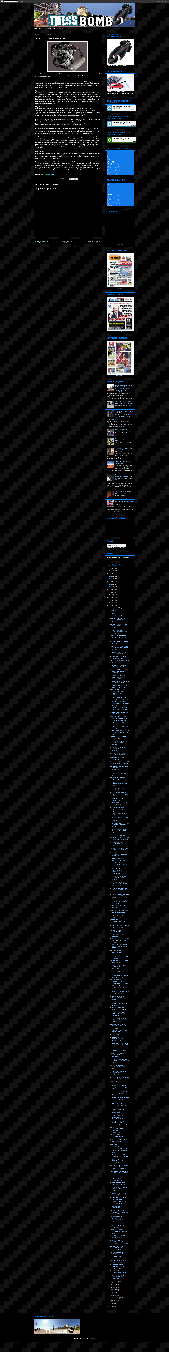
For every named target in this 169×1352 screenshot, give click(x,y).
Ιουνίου (113, 1287)
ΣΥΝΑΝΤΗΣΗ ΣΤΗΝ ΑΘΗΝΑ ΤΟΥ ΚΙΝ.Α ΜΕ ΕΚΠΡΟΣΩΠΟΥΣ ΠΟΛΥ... (119, 1166)
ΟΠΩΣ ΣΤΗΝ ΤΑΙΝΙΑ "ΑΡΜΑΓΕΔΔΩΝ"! (116, 916)
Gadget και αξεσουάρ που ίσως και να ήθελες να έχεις (123, 430)
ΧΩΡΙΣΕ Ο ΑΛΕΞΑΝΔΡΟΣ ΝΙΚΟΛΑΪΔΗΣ (118, 737)
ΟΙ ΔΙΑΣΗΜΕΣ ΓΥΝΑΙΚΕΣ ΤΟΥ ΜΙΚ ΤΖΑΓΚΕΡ (119, 642)
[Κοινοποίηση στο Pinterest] (77, 179)
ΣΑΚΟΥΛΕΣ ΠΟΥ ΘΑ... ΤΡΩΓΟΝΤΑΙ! (117, 1207)
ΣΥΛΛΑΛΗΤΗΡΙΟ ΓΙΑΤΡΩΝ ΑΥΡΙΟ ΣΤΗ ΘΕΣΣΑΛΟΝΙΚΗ (119, 717)
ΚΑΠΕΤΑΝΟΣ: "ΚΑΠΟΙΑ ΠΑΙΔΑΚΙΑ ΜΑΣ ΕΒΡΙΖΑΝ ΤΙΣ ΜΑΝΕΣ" (118, 631)
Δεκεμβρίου (114, 608)
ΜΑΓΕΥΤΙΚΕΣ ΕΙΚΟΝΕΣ (117, 913)
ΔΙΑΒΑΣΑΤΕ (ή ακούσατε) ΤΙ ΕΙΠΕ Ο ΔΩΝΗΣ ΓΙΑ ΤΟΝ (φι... (119, 619)
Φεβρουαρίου (115, 1298)
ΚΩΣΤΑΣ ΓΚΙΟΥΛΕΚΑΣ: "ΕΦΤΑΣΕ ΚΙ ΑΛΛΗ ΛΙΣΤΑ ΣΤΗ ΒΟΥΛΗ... (118, 1013)
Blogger (93, 1338)
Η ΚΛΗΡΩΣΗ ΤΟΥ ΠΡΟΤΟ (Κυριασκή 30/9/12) (118, 653)
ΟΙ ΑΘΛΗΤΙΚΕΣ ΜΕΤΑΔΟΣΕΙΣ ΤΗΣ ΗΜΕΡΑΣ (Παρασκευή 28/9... (119, 1087)
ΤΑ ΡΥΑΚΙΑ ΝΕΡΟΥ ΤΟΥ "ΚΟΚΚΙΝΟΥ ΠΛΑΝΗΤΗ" (118, 1008)
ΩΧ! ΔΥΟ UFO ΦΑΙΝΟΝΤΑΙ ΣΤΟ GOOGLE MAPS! (118, 721)
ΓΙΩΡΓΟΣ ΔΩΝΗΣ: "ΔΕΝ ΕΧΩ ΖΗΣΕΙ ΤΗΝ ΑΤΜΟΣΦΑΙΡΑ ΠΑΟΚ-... (119, 1172)
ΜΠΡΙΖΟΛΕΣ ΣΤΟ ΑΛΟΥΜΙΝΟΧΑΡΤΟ (117, 1082)
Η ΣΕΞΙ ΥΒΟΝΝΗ (115, 1142)
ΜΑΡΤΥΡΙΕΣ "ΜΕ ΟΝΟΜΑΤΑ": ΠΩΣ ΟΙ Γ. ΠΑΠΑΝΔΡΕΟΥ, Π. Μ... (119, 773)
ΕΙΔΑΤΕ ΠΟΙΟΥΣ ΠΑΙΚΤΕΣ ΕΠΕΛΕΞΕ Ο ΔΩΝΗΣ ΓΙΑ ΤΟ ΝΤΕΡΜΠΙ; (119, 956)
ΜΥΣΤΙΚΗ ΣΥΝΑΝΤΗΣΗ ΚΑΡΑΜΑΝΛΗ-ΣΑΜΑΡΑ (118, 859)
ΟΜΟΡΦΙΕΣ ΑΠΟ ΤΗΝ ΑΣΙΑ (118, 1139)
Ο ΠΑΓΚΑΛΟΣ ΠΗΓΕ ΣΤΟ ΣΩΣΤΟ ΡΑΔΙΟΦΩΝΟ (118, 754)
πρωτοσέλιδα (120, 288)
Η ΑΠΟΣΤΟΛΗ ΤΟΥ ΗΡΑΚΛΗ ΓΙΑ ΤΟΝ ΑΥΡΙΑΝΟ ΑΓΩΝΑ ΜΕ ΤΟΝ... (119, 946)
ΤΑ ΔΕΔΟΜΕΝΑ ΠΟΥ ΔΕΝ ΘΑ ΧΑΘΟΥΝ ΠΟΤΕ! (119, 713)
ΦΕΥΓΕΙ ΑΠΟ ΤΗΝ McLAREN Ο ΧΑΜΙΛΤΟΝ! (119, 961)
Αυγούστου (114, 1282)
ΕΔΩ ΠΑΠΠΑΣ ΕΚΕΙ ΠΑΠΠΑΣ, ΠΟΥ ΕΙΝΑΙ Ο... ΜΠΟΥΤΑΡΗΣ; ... (119, 966)
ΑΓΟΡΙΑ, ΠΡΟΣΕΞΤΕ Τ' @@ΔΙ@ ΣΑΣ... (117, 935)
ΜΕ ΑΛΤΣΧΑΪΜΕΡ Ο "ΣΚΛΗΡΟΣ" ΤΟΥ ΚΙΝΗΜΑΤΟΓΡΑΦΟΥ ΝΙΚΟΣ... (117, 1219)
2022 (110, 579)
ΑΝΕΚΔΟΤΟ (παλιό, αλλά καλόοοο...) (118, 906)
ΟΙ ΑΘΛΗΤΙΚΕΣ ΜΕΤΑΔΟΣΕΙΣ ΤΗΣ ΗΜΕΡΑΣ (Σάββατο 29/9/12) (119, 877)
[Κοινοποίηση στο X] (74, 179)
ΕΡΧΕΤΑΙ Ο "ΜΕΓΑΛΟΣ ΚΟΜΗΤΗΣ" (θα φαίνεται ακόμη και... (118, 1003)
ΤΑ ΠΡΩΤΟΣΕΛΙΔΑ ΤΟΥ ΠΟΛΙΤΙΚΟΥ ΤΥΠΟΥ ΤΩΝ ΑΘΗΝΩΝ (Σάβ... (118, 883)
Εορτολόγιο (120, 244)
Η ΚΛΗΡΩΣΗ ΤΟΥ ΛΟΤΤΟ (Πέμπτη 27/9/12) (118, 1202)
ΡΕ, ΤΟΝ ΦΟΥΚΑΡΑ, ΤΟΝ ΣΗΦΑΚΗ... (118, 1257)
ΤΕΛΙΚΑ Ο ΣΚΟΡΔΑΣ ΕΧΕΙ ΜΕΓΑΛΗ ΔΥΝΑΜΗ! (118, 1236)
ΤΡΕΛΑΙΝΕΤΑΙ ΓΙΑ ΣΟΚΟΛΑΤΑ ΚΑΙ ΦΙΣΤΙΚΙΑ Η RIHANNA (119, 762)
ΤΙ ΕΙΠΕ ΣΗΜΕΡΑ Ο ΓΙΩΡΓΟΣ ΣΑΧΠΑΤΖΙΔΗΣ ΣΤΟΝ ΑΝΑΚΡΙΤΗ (119, 671)
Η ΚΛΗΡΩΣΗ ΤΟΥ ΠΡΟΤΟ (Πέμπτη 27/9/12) (118, 1194)
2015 (110, 597)
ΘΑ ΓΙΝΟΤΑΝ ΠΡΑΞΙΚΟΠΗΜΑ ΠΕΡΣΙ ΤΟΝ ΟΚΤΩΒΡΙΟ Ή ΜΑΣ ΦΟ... (119, 825)
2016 (110, 595)
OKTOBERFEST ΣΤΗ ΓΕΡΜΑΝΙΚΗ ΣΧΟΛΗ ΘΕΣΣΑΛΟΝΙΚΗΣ (117, 1038)
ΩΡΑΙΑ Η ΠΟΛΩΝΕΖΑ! (117, 807)
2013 (110, 603)
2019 (110, 587)
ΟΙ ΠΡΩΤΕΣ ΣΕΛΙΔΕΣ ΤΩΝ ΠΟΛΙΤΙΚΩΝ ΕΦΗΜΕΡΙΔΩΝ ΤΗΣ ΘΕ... (119, 889)
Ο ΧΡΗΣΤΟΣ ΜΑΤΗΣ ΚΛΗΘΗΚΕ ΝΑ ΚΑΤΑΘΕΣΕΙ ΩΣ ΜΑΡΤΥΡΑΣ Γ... (119, 1266)
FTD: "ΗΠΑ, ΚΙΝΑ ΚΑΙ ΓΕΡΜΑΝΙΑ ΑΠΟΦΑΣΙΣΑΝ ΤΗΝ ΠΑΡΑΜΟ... (119, 1160)
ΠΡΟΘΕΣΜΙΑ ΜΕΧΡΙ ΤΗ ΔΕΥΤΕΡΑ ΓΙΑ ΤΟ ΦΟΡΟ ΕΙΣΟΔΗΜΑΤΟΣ (118, 864)
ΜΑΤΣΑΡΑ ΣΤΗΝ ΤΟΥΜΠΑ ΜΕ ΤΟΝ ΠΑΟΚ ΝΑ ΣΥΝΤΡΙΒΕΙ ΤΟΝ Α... (119, 647)
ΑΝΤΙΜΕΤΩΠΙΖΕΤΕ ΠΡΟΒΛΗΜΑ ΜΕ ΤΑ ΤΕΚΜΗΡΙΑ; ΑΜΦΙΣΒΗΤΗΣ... (117, 1130)
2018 (110, 589)
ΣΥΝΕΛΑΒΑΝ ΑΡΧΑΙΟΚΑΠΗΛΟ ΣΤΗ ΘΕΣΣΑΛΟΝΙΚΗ (119, 926)
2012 (110, 605)
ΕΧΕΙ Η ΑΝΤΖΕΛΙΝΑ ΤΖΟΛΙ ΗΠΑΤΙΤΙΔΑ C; (118, 1145)
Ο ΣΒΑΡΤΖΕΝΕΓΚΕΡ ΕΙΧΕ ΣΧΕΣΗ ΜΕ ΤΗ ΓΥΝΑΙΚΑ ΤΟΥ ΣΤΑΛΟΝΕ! (118, 677)
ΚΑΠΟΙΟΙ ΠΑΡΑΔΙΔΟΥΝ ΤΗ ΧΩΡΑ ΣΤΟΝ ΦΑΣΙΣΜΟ (118, 1261)
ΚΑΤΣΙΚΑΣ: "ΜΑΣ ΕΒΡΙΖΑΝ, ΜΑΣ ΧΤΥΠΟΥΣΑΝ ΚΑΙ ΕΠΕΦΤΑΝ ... (118, 637)
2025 (110, 571)
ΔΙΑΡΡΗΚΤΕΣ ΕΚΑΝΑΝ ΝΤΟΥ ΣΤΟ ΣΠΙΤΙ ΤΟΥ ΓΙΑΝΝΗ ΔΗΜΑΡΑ (119, 940)
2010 (110, 1306)
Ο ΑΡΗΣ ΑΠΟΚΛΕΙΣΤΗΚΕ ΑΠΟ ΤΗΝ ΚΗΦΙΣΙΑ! (119, 803)
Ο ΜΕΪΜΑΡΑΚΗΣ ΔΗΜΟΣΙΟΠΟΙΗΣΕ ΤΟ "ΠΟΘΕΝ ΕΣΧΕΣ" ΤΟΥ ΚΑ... (119, 1241)
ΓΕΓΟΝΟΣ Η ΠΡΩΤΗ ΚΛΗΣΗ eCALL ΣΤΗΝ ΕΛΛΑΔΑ (119, 686)
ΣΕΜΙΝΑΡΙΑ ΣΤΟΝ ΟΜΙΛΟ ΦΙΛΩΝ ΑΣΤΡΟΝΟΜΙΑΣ (118, 1025)
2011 (110, 1304)
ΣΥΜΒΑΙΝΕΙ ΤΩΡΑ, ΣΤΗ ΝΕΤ (119, 910)
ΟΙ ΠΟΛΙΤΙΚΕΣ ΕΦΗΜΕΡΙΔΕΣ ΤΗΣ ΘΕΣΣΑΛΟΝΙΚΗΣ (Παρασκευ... (119, 1093)
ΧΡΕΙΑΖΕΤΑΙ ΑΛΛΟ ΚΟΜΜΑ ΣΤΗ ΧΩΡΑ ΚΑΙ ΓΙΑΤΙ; (118, 666)
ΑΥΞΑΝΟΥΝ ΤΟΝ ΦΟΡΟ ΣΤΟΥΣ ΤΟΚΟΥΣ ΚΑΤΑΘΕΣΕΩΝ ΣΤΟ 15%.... (119, 1123)
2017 (110, 592)
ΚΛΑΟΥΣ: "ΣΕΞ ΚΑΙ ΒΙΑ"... (118, 835)
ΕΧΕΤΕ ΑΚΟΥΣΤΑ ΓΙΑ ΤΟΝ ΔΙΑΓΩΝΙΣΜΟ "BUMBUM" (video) (118, 1150)
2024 (110, 573)
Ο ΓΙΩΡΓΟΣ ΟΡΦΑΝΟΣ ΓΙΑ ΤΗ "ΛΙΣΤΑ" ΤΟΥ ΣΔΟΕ (119, 992)
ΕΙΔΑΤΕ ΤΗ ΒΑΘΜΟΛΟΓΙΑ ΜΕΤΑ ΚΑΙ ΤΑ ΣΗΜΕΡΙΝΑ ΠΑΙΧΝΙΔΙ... (118, 625)
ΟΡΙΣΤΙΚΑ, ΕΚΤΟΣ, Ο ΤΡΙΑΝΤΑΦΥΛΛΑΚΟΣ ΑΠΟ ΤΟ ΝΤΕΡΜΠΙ (119, 1212)
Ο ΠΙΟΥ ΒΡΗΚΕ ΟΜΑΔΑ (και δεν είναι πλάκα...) (119, 976)
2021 (110, 581)
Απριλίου (113, 1292)
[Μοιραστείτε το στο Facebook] (75, 179)
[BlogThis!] (72, 179)
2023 (110, 576)
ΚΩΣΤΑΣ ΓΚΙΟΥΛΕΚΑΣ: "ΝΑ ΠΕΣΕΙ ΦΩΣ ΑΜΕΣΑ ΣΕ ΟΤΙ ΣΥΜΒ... (119, 1060)
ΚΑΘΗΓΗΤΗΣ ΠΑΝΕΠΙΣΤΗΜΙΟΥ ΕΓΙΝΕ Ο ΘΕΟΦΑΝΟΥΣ (119, 854)
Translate (121, 547)
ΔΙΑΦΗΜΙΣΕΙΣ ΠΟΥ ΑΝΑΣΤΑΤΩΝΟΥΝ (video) (118, 931)
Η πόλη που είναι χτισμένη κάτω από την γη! (123, 462)
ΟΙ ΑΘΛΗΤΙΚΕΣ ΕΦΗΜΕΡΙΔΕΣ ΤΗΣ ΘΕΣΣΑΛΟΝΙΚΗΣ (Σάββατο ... (119, 895)
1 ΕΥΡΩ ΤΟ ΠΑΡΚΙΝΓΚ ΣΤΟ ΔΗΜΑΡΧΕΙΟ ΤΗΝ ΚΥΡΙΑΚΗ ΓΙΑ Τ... (119, 1066)
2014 (110, 600)
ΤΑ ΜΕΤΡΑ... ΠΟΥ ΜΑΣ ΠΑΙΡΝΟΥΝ (117, 758)
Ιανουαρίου (114, 1300)
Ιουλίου (113, 1284)
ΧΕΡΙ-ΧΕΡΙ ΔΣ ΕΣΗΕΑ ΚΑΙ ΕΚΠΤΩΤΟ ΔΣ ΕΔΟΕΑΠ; (118, 1252)
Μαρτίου (113, 1295)
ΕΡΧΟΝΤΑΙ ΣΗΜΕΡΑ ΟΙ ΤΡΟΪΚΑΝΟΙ (117, 778)
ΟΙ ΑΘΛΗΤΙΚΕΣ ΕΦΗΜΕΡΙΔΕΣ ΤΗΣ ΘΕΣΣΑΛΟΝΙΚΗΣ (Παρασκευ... (119, 1099)
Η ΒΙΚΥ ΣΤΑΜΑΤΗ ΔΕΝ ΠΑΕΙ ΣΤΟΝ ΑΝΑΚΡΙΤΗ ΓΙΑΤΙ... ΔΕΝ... (119, 830)
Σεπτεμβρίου (115, 616)
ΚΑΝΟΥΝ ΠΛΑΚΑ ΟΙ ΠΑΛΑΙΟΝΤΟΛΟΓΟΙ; (117, 1135)
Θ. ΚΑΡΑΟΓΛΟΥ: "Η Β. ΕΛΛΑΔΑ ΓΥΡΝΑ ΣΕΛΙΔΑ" (118, 1271)
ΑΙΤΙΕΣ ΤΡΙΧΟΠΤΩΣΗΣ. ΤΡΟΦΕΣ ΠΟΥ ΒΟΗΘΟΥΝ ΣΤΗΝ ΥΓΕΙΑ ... (119, 1276)
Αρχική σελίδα (67, 242)
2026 (110, 568)
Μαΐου (113, 1290)
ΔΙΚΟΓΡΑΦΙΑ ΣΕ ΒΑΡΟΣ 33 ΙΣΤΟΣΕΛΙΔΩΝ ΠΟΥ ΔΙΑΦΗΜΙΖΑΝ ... (118, 1225)
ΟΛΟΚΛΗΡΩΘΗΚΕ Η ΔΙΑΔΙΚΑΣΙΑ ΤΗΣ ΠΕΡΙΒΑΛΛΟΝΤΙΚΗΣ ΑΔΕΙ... (119, 981)
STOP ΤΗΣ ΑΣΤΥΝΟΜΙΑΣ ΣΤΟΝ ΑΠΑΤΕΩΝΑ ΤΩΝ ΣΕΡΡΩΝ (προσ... (118, 1019)
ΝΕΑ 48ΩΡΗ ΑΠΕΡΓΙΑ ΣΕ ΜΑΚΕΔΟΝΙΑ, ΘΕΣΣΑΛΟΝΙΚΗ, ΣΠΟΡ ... (119, 1117)
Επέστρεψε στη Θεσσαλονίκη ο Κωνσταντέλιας (124, 449)
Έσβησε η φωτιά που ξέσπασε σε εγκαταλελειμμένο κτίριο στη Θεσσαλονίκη (124, 502)
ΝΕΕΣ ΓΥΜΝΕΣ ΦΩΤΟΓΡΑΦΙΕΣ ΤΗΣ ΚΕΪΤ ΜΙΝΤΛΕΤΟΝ (119, 1030)
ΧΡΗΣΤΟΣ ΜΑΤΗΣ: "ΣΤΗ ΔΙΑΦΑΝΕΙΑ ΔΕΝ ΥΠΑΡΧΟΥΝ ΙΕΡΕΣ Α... (118, 1072)
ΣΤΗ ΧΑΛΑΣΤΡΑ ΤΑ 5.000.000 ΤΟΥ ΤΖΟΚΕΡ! (119, 1077)
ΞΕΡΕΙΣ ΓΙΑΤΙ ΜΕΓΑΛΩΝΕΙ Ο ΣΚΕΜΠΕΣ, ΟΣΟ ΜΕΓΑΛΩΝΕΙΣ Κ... (119, 767)
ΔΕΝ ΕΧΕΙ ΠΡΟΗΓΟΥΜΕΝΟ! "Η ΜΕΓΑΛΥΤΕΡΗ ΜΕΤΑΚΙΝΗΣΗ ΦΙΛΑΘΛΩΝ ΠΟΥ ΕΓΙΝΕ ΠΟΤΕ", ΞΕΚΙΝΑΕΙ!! (124, 388)
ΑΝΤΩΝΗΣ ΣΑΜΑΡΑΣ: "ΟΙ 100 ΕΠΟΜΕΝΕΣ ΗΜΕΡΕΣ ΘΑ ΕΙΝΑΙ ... (119, 732)
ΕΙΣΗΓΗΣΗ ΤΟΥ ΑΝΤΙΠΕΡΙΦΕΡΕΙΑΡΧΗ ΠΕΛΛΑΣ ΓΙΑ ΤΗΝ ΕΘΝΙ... (118, 987)
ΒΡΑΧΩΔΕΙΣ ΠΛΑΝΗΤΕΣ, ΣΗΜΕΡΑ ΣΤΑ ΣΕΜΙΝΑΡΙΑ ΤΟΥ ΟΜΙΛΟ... (119, 901)
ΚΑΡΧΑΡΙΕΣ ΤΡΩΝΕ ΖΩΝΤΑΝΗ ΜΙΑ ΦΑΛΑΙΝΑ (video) (118, 1231)
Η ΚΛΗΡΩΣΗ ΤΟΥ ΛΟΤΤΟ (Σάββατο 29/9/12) (118, 799)
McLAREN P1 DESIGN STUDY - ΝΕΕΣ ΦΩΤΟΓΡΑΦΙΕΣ (119, 849)
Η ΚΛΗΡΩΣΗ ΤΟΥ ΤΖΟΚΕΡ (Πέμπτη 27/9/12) (118, 1198)
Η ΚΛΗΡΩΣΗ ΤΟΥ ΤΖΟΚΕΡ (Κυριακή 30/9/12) (118, 657)
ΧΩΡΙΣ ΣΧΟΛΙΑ (115, 1034)
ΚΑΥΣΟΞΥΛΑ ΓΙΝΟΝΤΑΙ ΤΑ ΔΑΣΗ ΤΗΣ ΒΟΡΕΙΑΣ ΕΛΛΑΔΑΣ (118, 1188)
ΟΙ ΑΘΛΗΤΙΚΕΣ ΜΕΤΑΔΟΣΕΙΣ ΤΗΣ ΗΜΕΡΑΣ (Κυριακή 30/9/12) (119, 748)
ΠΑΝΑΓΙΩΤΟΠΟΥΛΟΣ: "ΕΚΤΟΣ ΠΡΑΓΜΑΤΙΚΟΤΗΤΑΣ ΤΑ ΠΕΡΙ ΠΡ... (118, 812)
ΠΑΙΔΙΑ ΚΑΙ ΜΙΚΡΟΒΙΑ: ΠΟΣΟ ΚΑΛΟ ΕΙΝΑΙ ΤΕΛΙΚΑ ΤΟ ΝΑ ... (119, 1044)
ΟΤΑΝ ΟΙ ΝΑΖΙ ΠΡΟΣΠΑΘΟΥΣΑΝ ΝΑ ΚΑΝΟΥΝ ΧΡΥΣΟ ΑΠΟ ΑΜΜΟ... (117, 692)
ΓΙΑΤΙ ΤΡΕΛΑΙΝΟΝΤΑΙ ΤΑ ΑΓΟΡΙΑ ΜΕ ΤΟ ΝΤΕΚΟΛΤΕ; (119, 1155)
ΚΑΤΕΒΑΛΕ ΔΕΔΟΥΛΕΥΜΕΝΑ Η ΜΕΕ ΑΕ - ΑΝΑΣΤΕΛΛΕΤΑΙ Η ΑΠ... (119, 794)
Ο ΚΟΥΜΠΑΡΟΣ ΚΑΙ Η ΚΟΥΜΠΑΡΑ (117, 789)
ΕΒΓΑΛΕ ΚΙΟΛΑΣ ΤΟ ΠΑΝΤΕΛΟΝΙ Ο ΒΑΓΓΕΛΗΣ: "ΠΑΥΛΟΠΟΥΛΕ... (119, 1247)
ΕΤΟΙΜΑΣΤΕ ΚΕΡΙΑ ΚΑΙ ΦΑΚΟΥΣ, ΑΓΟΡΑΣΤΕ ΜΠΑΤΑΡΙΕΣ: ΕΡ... (117, 997)
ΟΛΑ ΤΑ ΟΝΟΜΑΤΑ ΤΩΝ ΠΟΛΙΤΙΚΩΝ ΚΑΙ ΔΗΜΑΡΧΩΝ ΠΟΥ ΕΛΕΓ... (118, 1178)
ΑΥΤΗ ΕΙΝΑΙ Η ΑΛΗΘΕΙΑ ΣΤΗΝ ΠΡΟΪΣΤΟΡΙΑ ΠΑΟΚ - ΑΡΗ (119, 838)
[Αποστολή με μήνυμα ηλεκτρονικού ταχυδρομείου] (70, 179)
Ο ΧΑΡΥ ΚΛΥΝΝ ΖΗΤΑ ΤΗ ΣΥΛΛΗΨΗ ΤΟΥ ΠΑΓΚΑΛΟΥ (119, 698)
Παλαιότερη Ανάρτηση (92, 242)
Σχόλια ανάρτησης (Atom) (71, 246)
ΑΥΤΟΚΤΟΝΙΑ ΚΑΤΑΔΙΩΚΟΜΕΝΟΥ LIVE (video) (118, 783)
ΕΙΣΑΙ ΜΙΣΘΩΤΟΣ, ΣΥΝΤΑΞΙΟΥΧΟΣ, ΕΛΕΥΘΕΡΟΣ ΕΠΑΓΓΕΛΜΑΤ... (116, 871)
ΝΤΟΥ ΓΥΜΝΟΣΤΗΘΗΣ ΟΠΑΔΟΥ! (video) (117, 951)
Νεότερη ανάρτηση (41, 242)
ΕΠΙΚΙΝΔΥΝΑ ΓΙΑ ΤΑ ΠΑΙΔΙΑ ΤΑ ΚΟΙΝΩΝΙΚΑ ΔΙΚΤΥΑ (119, 682)
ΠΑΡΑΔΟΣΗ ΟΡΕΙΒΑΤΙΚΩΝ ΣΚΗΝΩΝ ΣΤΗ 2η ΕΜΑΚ (118, 1049)
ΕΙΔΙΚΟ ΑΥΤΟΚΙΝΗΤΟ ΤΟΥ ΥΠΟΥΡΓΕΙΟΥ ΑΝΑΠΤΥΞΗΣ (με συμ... (119, 703)
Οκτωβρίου (114, 613)
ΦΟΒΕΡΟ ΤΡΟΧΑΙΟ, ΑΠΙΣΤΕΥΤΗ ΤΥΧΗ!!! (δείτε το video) (119, 1105)
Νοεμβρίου (114, 610)
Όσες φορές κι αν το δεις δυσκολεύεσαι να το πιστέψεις (124, 402)
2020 (110, 584)
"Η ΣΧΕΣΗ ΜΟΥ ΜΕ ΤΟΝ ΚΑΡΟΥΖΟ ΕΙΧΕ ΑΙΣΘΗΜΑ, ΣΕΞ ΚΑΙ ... (119, 726)
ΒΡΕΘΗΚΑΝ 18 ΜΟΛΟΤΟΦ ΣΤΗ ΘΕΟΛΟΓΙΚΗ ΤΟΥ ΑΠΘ (119, 708)
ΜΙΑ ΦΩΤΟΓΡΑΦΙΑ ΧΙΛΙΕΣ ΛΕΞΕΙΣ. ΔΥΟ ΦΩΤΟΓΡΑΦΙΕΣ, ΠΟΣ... (118, 1055)
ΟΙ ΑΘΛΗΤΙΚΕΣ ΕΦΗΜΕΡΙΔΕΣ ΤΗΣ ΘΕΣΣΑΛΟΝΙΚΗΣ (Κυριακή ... (119, 742)
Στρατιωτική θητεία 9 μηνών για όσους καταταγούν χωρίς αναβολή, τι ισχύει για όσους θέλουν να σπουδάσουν (123, 477)
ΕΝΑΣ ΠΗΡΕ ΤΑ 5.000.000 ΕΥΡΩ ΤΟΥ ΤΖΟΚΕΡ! (118, 1183)
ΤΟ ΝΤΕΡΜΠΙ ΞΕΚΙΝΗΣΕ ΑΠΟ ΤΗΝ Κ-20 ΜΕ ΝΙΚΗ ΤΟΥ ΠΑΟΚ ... (119, 843)
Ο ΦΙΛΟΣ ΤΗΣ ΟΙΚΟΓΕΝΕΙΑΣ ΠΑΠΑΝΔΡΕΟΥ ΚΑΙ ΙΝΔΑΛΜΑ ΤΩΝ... (119, 819)
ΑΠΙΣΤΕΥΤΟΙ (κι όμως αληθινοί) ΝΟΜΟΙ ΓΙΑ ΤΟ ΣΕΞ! (118, 921)
